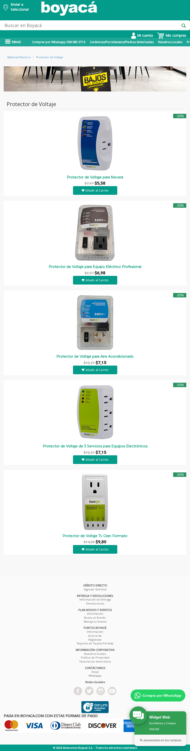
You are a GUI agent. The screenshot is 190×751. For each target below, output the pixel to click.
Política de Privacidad (95, 657)
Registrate (95, 639)
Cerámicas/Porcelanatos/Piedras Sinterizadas (122, 42)
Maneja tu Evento (95, 621)
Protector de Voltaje (49, 57)
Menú (16, 41)
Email (95, 672)
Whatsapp (95, 675)
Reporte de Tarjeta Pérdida (95, 643)
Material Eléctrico (19, 57)
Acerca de (95, 635)
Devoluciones (95, 603)
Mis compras (175, 35)
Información (95, 613)
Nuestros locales (95, 654)
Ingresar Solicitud (95, 589)
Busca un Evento (95, 617)
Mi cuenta (144, 35)
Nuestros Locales (170, 42)
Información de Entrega (95, 599)
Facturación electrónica (95, 661)
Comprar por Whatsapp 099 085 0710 (58, 42)
